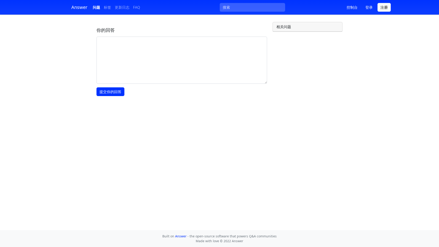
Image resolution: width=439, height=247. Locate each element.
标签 (107, 7)
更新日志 (122, 7)
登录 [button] (369, 7)
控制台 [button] (352, 7)
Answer (181, 236)
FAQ (136, 7)
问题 (96, 7)
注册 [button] (384, 7)
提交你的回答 (110, 91)
